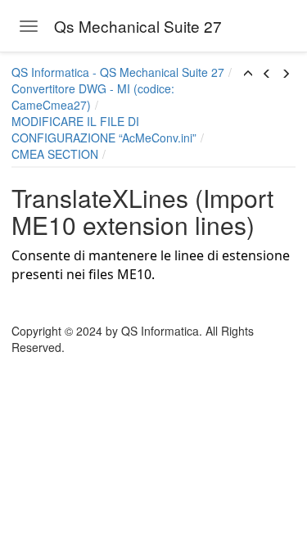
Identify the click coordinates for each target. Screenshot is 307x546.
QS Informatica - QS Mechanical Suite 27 (117, 72)
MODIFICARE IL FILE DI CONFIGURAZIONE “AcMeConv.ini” (103, 129)
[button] (248, 73)
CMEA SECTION (54, 154)
